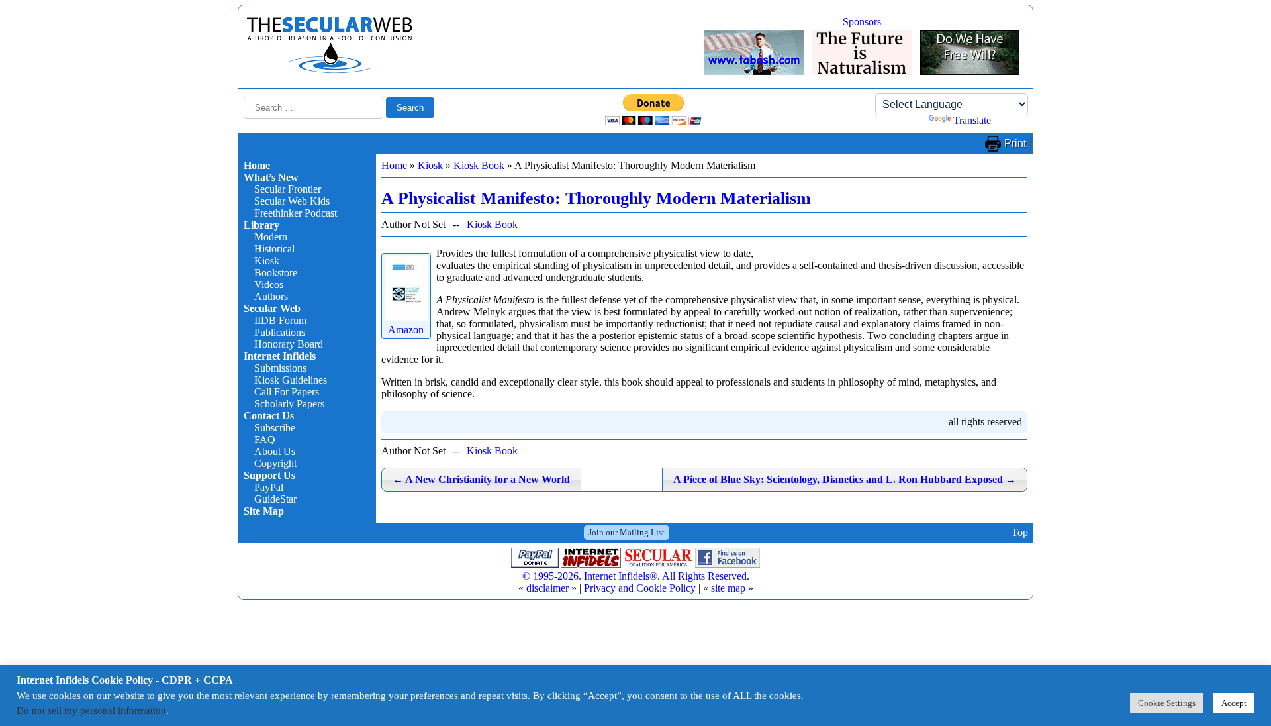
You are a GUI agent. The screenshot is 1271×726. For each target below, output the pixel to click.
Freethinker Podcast (295, 213)
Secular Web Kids (292, 201)
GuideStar (275, 499)
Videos (268, 284)
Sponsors (862, 21)
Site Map (264, 511)
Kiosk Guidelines (290, 380)
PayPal (268, 487)
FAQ (264, 439)
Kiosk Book (478, 165)
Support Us (269, 475)
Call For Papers (286, 391)
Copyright (275, 463)
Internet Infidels (280, 356)
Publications (279, 332)
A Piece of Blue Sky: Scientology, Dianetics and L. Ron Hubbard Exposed (844, 479)
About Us (274, 451)
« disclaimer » (547, 588)
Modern (270, 236)
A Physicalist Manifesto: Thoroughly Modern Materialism (596, 198)
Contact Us (269, 415)
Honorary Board (288, 344)
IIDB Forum (280, 320)
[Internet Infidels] (330, 70)
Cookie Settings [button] (1167, 703)
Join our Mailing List (626, 532)
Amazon (406, 329)
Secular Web (272, 308)
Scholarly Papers (289, 403)
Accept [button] (1234, 703)
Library (261, 225)
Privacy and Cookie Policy (640, 588)
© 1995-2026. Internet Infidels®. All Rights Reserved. (635, 576)
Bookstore (275, 272)
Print (1015, 143)
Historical (274, 248)
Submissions (280, 368)
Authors (271, 296)
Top (1020, 532)
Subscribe (274, 427)
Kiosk (266, 260)
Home (257, 165)
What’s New (271, 177)
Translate (972, 120)
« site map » (728, 588)
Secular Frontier (287, 189)
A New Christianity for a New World (481, 479)
